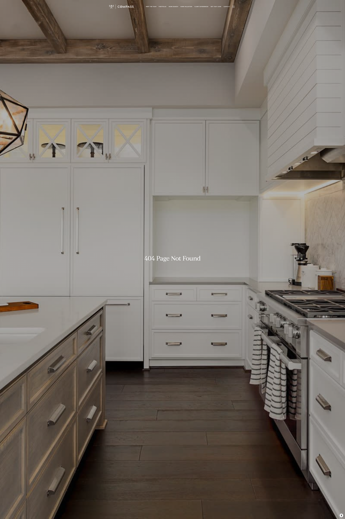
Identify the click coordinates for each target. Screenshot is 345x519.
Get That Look (216, 6)
